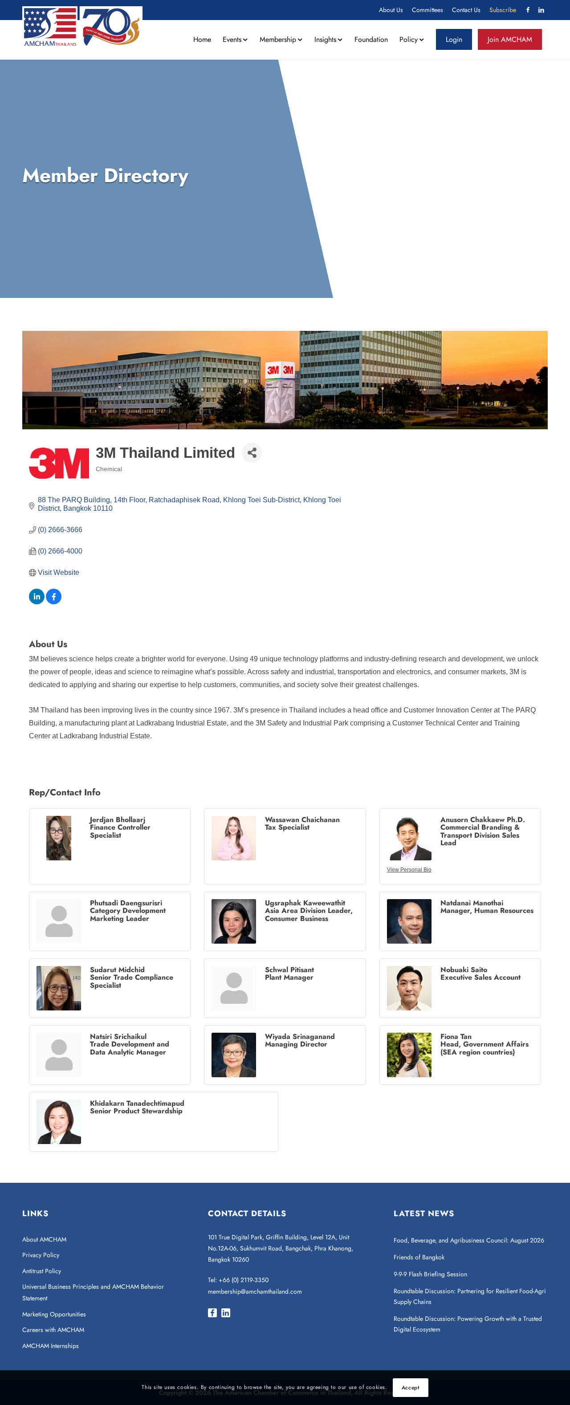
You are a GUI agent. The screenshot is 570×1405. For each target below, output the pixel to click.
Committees (427, 9)
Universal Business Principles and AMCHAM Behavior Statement (93, 1292)
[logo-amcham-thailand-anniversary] (82, 26)
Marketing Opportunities (54, 1314)
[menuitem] (391, 10)
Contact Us (466, 9)
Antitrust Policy (41, 1271)
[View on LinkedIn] (37, 602)
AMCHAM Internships (50, 1345)
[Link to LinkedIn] (541, 9)
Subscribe (502, 9)
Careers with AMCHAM (53, 1329)
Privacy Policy (40, 1254)
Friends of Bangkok (419, 1257)
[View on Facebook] (53, 602)
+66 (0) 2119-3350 (244, 1279)
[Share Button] (252, 453)
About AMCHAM (44, 1239)
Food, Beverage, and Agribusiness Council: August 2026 (469, 1240)
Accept (410, 1388)
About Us (391, 9)
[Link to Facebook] (527, 9)
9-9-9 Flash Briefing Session (430, 1274)
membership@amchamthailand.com (255, 1291)
